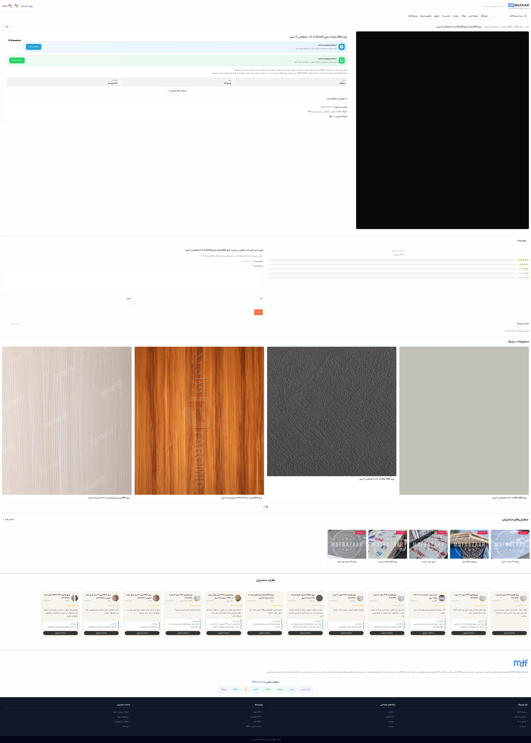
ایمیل (129, 298)
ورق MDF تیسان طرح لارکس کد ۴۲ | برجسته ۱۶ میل (109, 497)
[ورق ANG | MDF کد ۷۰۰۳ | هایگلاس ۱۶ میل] (331, 411)
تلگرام (256, 689)
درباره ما (523, 726)
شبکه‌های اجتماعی (387, 704)
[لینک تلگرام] (330, 117)
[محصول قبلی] (10, 27)
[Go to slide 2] (264, 507)
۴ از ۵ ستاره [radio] (243, 261)
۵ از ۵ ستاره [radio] (241, 261)
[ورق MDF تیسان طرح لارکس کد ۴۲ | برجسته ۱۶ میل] (67, 421)
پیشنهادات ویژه (122, 716)
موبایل (280, 689)
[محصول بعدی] (3, 27)
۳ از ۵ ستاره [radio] (245, 261)
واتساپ (267, 689)
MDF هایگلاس (506, 26)
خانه (527, 26)
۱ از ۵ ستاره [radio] (250, 261)
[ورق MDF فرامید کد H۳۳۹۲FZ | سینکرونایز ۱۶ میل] (199, 421)
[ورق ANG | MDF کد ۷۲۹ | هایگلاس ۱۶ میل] (464, 421)
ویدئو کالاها (521, 712)
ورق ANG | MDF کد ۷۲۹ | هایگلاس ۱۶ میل (510, 497)
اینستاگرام (389, 716)
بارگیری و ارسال (520, 716)
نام (261, 298)
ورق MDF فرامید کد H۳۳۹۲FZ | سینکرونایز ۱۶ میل (241, 497)
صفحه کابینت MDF (254, 726)
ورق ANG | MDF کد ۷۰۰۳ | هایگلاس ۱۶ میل (376, 479)
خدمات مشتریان (123, 704)
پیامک (235, 689)
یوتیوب (390, 721)
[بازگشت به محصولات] (7, 27)
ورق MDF (518, 26)
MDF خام (257, 721)
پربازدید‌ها (259, 704)
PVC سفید (257, 712)
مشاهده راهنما (33, 46)
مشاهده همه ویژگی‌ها (178, 90)
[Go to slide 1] (267, 507)
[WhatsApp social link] (334, 117)
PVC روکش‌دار (255, 716)
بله (245, 689)
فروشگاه (125, 726)
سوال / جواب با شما (121, 712)
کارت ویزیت (305, 689)
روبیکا (223, 689)
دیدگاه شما (257, 266)
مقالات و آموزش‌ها (121, 721)
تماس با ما (522, 721)
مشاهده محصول (509, 633)
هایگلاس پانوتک (490, 26)
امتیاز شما (258, 261)
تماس (291, 689)
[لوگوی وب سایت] (518, 6)
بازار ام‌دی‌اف (523, 704)
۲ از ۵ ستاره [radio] (248, 261)
